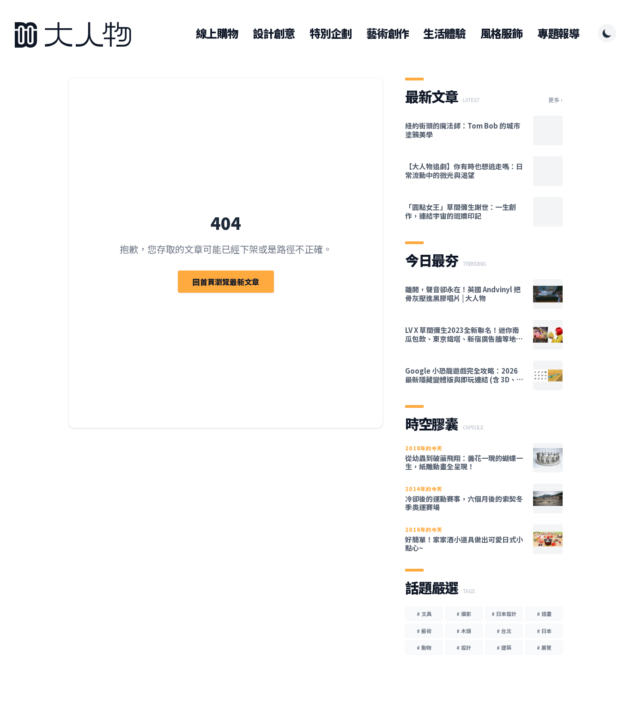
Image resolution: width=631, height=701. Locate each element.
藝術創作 (387, 33)
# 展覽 (544, 647)
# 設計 (463, 647)
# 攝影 (463, 613)
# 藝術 (424, 630)
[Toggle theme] (607, 33)
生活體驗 (444, 33)
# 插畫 (544, 613)
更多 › (555, 100)
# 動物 (424, 647)
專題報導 (558, 33)
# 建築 (504, 647)
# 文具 (424, 613)
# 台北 (504, 630)
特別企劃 (330, 33)
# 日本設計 (503, 613)
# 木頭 (463, 630)
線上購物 (217, 33)
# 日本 (544, 630)
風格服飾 (501, 33)
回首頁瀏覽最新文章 (226, 281)
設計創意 (274, 33)
